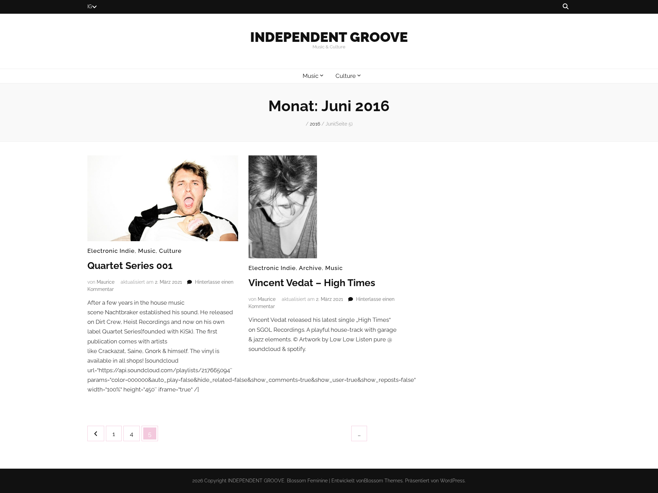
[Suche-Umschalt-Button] (566, 6)
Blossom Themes (383, 480)
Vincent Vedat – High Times (311, 283)
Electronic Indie (111, 250)
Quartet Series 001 (130, 265)
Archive (310, 268)
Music (310, 75)
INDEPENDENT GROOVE (329, 37)
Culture (346, 75)
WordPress (452, 480)
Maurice (105, 282)
